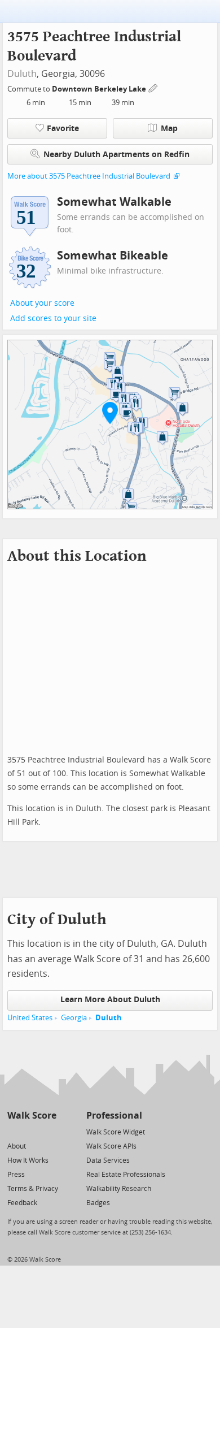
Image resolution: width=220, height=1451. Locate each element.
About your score (42, 303)
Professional (114, 1115)
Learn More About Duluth (110, 999)
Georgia (74, 1017)
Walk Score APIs (111, 1146)
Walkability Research (118, 1189)
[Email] (48, 1131)
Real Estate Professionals (125, 1175)
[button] (110, 413)
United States (29, 1017)
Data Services (108, 1160)
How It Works (28, 1160)
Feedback (22, 1203)
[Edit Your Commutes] (153, 87)
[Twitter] (13, 1131)
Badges (98, 1203)
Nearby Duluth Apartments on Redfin (116, 154)
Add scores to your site (53, 318)
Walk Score (31, 1115)
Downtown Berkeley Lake (100, 89)
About (16, 1146)
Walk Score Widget (115, 1132)
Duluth (22, 73)
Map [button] (169, 128)
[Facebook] (31, 1131)
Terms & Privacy (32, 1189)
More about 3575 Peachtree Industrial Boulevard (88, 176)
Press (16, 1175)
